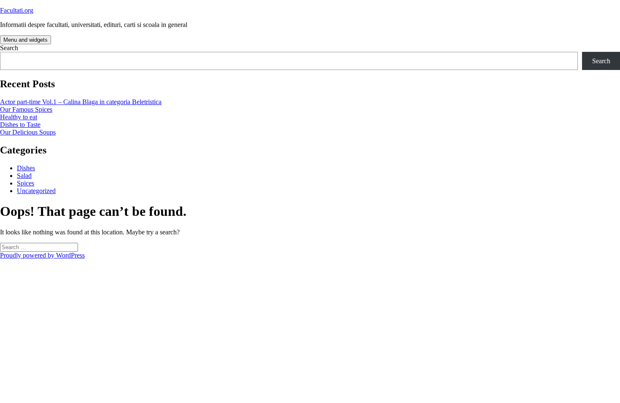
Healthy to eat (18, 117)
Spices (25, 183)
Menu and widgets (25, 40)
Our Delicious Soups (28, 132)
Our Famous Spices (26, 109)
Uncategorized (36, 190)
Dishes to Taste (20, 124)
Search (9, 47)
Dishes (26, 168)
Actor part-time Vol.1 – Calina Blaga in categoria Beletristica (81, 101)
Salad (24, 175)
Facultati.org (16, 10)
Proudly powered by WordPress (42, 255)
